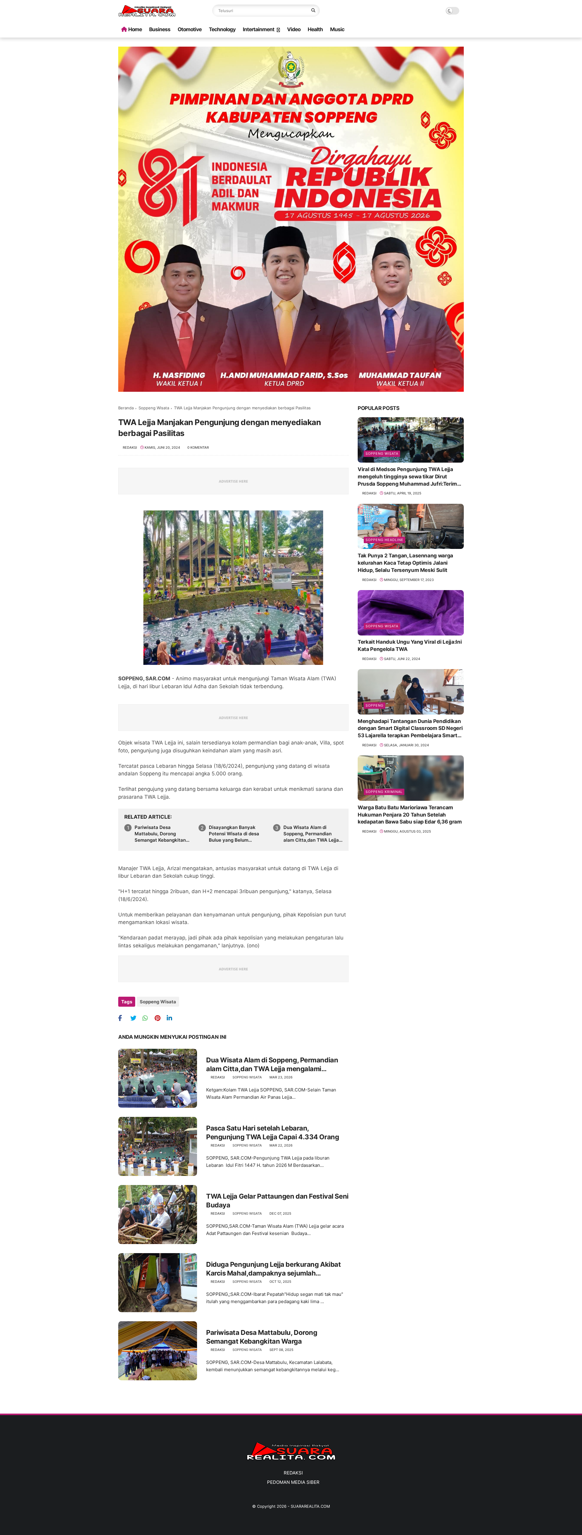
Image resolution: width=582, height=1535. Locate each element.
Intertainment (258, 29)
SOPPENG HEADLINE (384, 539)
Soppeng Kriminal (384, 791)
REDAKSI (293, 1473)
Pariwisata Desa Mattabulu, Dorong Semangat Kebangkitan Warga (160, 833)
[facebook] (123, 1018)
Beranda (126, 407)
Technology (222, 29)
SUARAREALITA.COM (310, 1506)
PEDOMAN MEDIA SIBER (293, 1482)
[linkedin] (172, 1018)
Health (315, 29)
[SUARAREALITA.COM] (147, 15)
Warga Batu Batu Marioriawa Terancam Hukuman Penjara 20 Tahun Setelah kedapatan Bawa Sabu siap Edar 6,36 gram (410, 814)
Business (159, 29)
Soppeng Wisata (154, 407)
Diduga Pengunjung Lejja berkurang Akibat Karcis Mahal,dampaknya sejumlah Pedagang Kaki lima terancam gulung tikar (273, 1268)
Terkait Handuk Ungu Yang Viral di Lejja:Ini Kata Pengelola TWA (410, 645)
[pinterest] (160, 1018)
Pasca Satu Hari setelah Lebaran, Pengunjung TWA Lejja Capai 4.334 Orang (272, 1132)
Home (135, 29)
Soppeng (374, 705)
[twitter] (135, 1018)
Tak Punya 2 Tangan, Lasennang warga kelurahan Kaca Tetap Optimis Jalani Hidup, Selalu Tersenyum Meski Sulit (405, 562)
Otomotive (190, 29)
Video (293, 29)
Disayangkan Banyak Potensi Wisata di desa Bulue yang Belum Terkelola (234, 833)
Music (337, 29)
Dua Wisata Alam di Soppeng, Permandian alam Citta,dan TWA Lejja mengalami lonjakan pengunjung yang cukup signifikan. (311, 833)
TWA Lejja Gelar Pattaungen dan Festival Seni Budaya (277, 1200)
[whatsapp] (147, 1018)
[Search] (313, 11)
